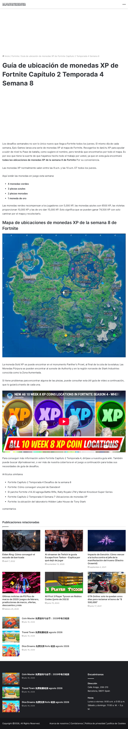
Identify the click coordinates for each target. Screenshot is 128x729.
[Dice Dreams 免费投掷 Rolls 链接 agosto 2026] (11, 650)
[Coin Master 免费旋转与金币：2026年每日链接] (11, 623)
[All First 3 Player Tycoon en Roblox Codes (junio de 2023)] (64, 582)
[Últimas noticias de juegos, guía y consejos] (14, 4)
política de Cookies (116, 723)
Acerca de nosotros (59, 723)
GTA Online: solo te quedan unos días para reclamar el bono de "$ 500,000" (105, 599)
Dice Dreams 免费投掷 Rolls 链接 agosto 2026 (45, 646)
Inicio (7, 56)
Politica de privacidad (95, 723)
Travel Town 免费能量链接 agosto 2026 (42, 632)
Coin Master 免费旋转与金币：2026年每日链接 (45, 618)
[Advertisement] (64, 30)
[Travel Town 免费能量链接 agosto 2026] (11, 636)
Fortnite (15, 56)
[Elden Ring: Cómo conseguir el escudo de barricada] (21, 540)
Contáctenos (77, 723)
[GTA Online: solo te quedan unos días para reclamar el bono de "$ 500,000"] (107, 582)
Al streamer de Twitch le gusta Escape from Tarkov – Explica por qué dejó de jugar (62, 557)
